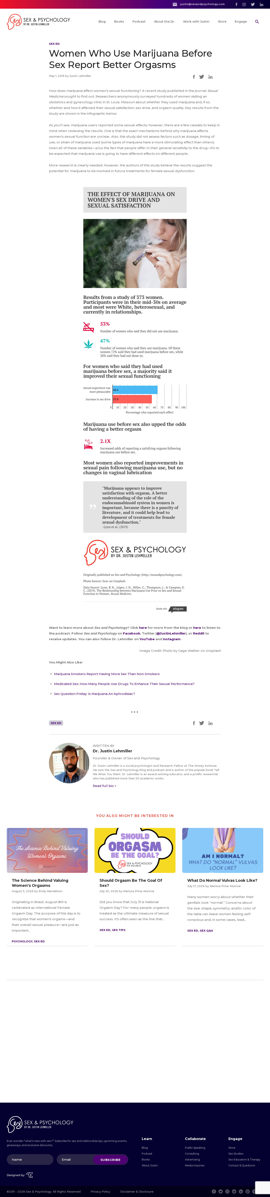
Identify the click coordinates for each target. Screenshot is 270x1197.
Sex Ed (54, 43)
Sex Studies (235, 1153)
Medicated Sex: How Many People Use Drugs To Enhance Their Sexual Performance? (124, 684)
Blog (102, 21)
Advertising (192, 1159)
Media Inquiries (194, 1165)
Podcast (139, 21)
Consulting (192, 1153)
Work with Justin (196, 21)
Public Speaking (195, 1147)
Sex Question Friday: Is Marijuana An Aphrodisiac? (94, 694)
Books (119, 21)
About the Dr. (164, 21)
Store (222, 21)
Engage (241, 21)
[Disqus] (135, 1041)
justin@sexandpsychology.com (202, 4)
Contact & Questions (241, 1165)
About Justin (150, 1165)
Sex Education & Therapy (244, 1159)
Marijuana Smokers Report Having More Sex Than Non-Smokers (107, 674)
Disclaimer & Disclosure (137, 1191)
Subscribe (110, 1160)
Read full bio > (104, 786)
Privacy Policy (100, 1191)
